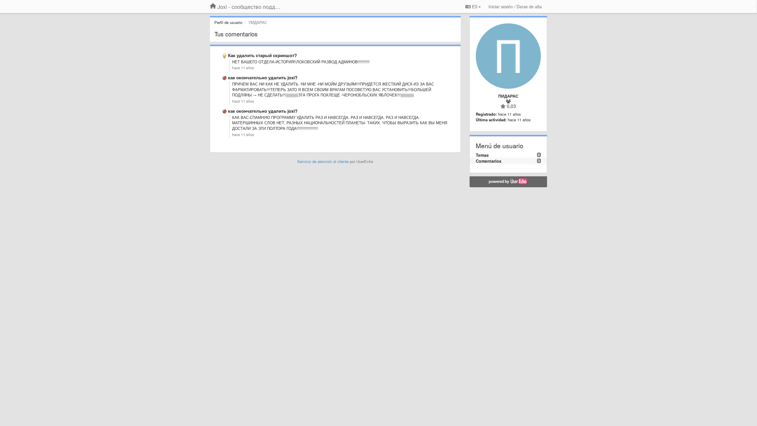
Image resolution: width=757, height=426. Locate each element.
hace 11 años (243, 67)
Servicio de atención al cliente (323, 161)
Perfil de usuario (228, 22)
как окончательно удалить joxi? (262, 77)
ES (474, 6)
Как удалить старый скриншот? (262, 55)
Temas (482, 155)
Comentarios (489, 161)
